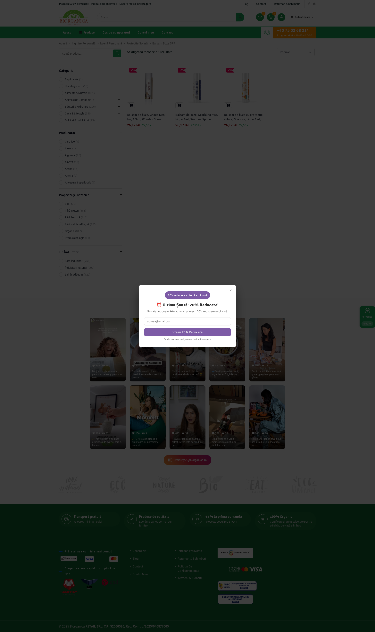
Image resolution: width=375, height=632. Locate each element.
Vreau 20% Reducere (187, 332)
